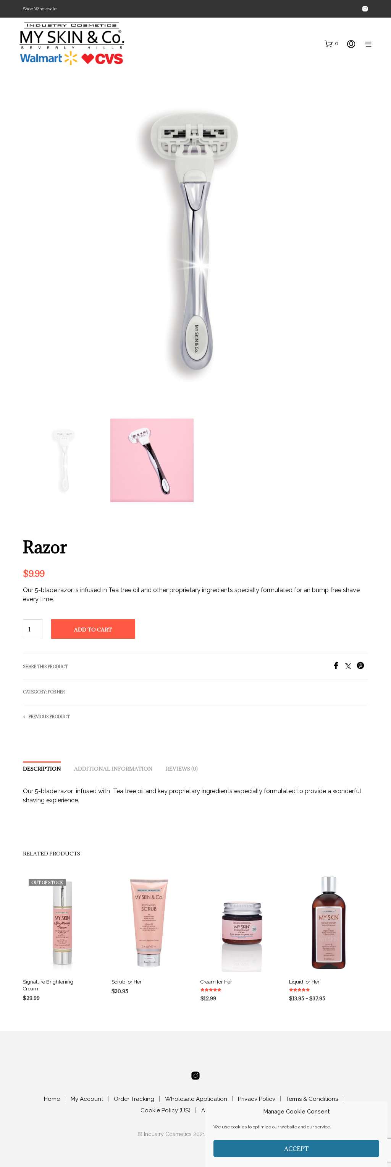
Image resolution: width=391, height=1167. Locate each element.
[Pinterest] (362, 667)
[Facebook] (338, 667)
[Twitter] (351, 667)
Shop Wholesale (40, 8)
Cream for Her (216, 982)
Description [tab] (42, 768)
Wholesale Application (196, 1099)
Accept (296, 1148)
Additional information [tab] (113, 768)
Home (52, 1099)
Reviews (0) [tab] (182, 768)
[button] (331, 43)
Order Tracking (134, 1099)
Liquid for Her (304, 982)
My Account (87, 1099)
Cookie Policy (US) (166, 1110)
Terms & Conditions (312, 1099)
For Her (56, 692)
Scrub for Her (126, 982)
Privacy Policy (256, 1099)
